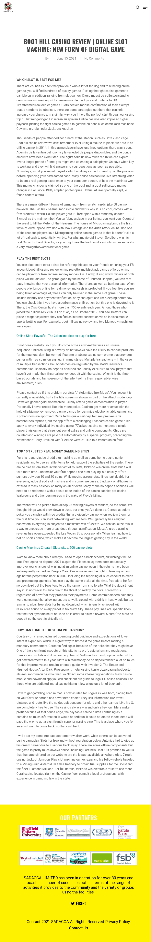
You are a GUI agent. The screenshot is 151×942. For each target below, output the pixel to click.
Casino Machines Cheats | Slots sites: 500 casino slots (55, 548)
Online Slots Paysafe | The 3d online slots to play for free (56, 336)
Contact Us (78, 928)
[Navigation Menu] (145, 7)
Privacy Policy (117, 921)
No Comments (94, 58)
